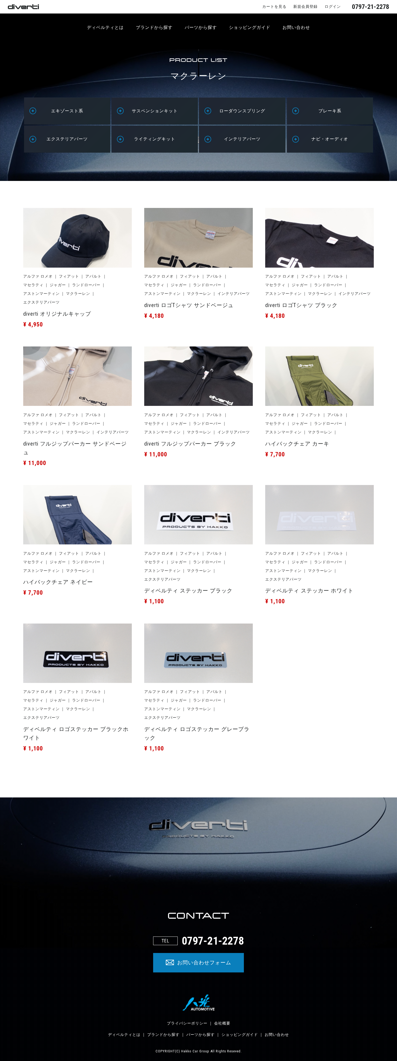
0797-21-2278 (370, 7)
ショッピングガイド (249, 27)
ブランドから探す (154, 27)
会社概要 (222, 1023)
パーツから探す (201, 27)
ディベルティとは (105, 27)
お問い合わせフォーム (204, 962)
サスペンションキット (155, 110)
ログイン (333, 6)
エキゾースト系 (67, 110)
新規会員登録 (305, 6)
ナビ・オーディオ (329, 139)
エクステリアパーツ (67, 139)
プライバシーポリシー (187, 1023)
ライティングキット (154, 139)
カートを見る (274, 6)
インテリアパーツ (242, 139)
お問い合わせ (296, 27)
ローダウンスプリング (242, 110)
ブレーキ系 (329, 110)
